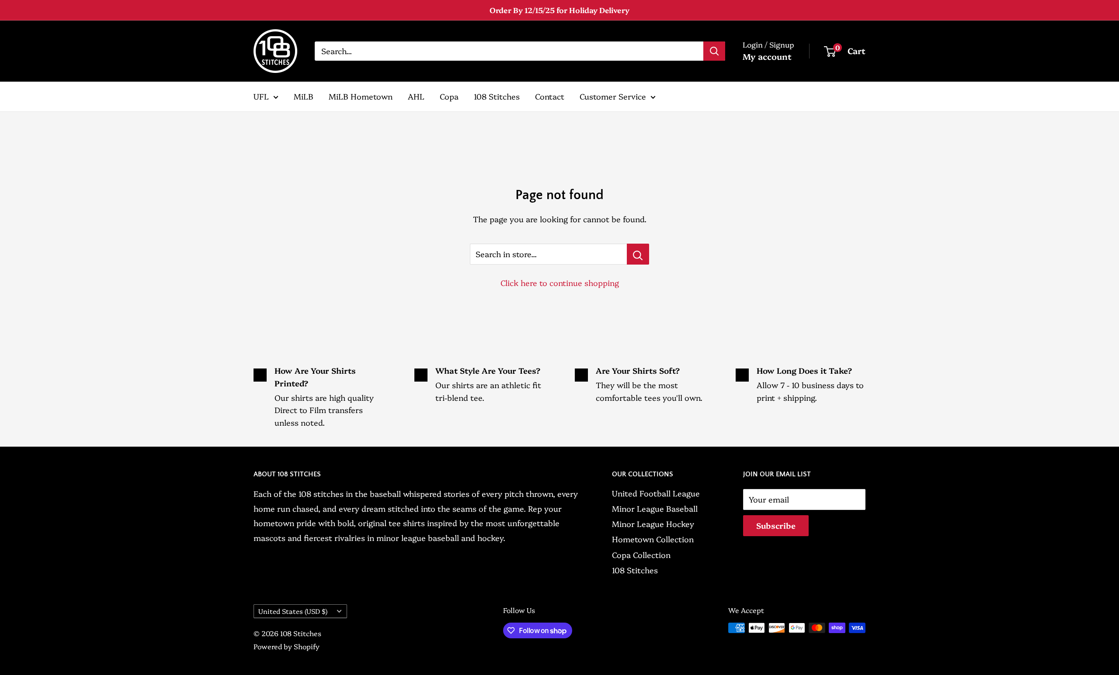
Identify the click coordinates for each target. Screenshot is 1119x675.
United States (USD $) (292, 611)
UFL (261, 96)
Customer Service (613, 96)
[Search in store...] (638, 254)
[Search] (714, 51)
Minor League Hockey (653, 523)
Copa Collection (641, 554)
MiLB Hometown (361, 96)
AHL (416, 96)
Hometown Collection (653, 539)
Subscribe (776, 525)
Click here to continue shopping (559, 282)
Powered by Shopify (287, 646)
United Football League (656, 493)
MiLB (303, 96)
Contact (549, 96)
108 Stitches (497, 96)
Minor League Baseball (655, 508)
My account (767, 56)
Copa (449, 96)
